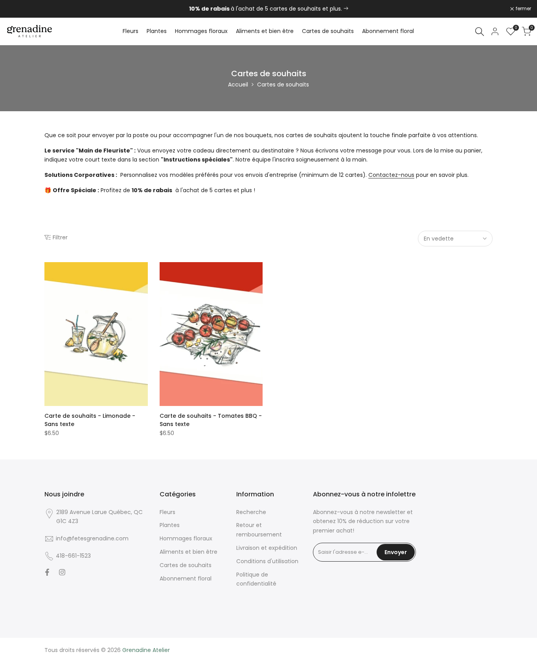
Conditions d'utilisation (267, 561)
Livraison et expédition (266, 548)
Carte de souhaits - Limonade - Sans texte (89, 420)
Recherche (251, 512)
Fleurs (167, 512)
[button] (48, 270)
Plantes (170, 525)
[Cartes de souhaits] (346, 9)
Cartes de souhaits (185, 565)
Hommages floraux (186, 538)
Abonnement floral (185, 578)
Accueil (238, 84)
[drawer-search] (479, 31)
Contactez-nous (391, 175)
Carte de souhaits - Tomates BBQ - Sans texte (211, 420)
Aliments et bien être (188, 552)
